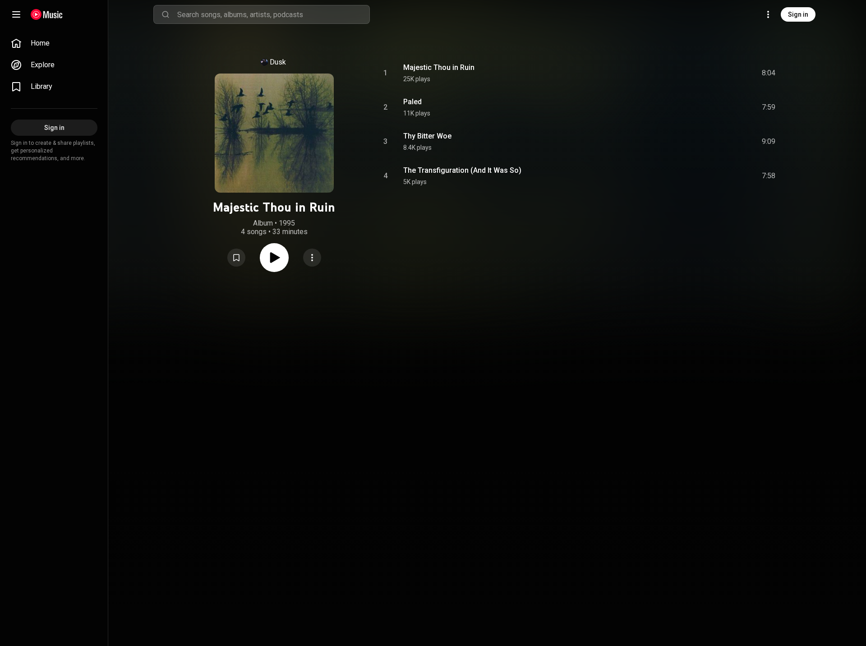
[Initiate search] (165, 14)
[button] (236, 258)
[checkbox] (769, 73)
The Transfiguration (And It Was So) (462, 170)
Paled (412, 101)
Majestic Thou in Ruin (438, 67)
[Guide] (16, 14)
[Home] (47, 14)
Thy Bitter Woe (427, 136)
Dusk (278, 62)
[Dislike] (717, 73)
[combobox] (273, 14)
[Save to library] (236, 257)
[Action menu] (312, 258)
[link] (54, 43)
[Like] (700, 73)
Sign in (798, 14)
